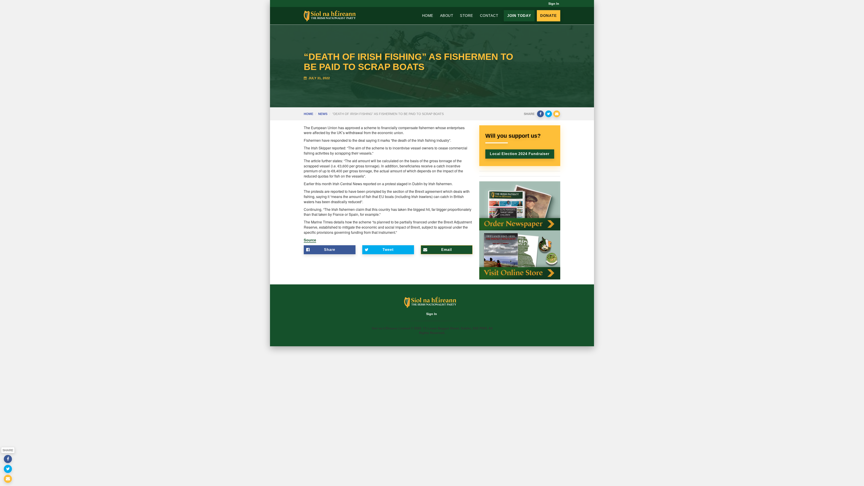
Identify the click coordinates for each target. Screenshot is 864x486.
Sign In (553, 3)
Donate (548, 16)
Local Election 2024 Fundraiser (519, 154)
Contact (489, 16)
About (446, 16)
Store (466, 16)
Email (446, 250)
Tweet (388, 250)
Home (427, 16)
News (322, 114)
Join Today (519, 16)
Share (329, 250)
